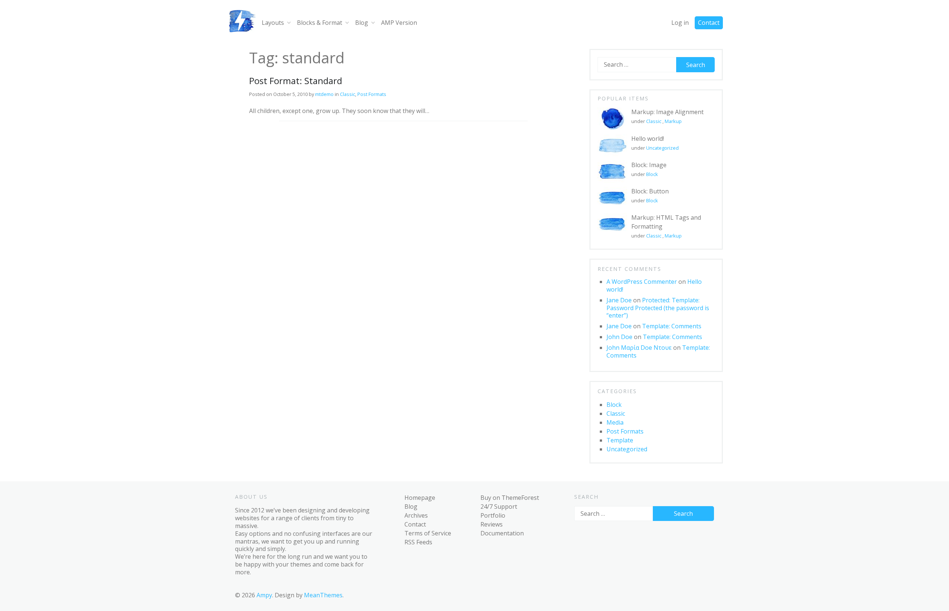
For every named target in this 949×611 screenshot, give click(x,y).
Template (619, 440)
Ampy (264, 595)
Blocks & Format (319, 23)
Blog (361, 23)
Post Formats (371, 94)
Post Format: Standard (295, 80)
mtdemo (324, 94)
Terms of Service (427, 533)
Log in (680, 23)
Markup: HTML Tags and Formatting (666, 221)
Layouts (273, 23)
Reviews (491, 524)
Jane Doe (619, 300)
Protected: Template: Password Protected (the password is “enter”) (657, 308)
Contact (709, 23)
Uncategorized (662, 148)
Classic (347, 94)
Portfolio (492, 515)
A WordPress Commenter (641, 282)
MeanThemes (323, 595)
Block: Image (649, 165)
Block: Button (650, 191)
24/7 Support (498, 506)
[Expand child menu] (289, 23)
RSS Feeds (418, 542)
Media (615, 422)
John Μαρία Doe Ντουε (639, 347)
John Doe (619, 337)
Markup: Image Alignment (667, 112)
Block (652, 174)
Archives (416, 515)
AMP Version (399, 23)
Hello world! (647, 139)
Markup (673, 121)
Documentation (502, 533)
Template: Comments (671, 326)
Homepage (419, 498)
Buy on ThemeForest (509, 498)
